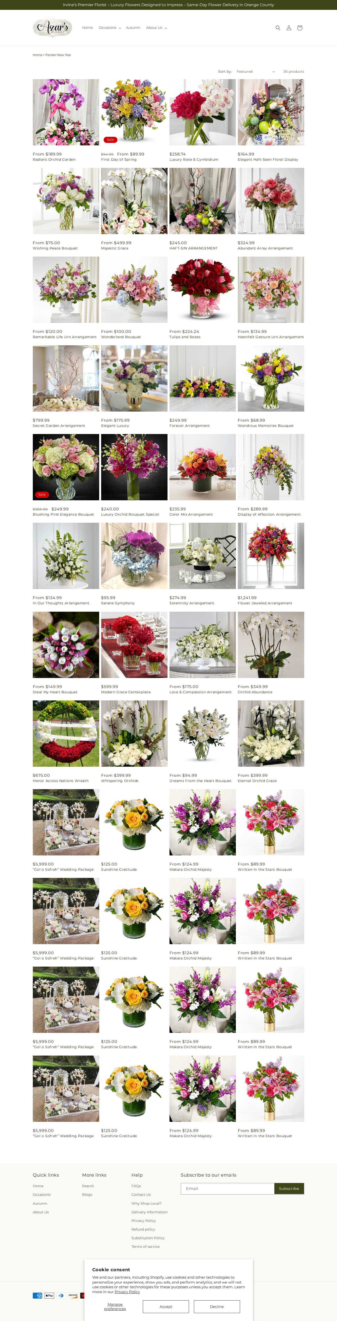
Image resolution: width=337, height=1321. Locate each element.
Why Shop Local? (146, 1203)
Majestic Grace (114, 248)
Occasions (42, 1194)
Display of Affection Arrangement (269, 514)
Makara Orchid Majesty (190, 869)
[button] (109, 27)
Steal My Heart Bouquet (55, 692)
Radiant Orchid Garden (54, 159)
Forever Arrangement (189, 425)
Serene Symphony (118, 603)
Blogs (87, 1194)
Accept (166, 1306)
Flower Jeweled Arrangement (265, 603)
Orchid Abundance (255, 692)
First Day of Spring (119, 159)
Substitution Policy (148, 1238)
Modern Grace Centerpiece (125, 692)
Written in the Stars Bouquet (265, 869)
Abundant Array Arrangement (265, 248)
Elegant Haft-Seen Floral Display (268, 159)
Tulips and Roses (185, 337)
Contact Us (141, 1194)
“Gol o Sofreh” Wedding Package (63, 869)
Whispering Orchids (120, 781)
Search (88, 1186)
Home (37, 55)
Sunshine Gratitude (119, 869)
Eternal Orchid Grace (257, 781)
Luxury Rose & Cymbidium (194, 159)
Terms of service (145, 1246)
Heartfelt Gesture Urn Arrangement (271, 337)
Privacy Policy (127, 1291)
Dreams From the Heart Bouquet (200, 781)
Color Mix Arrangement (191, 514)
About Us (41, 1212)
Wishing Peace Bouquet (55, 248)
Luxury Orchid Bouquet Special (130, 514)
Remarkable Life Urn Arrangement (65, 337)
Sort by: (225, 71)
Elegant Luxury (115, 425)
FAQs (136, 1186)
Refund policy (143, 1229)
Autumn (40, 1203)
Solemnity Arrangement (191, 603)
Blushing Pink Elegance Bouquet (63, 514)
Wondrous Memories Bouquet (266, 425)
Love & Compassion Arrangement (200, 692)
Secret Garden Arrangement (59, 425)
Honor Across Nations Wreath (61, 781)
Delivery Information (149, 1212)
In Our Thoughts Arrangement (61, 603)
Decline (217, 1306)
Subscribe (289, 1188)
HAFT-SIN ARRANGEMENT (193, 248)
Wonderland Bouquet (121, 337)
